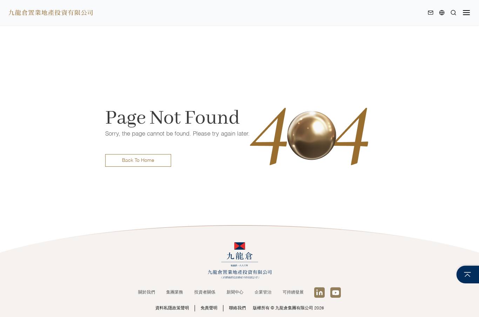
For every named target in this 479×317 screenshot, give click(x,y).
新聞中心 (235, 292)
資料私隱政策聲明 (172, 308)
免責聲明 (209, 308)
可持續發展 (293, 292)
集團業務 (174, 292)
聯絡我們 (237, 308)
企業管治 (263, 292)
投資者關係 (204, 292)
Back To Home (138, 160)
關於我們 (146, 292)
